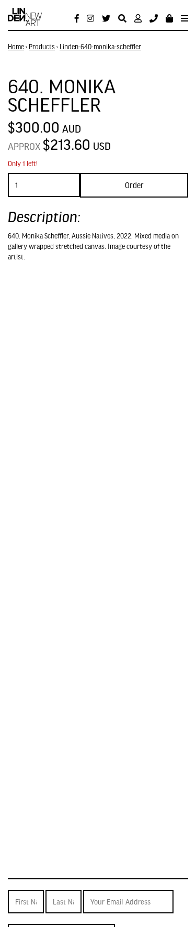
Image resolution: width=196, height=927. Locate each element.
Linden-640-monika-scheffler (100, 46)
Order (134, 185)
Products (42, 46)
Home (16, 46)
